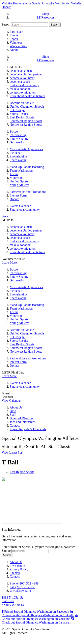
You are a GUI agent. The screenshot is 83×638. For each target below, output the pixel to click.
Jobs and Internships (22, 422)
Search (6, 24)
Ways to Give (18, 46)
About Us (16, 407)
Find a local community (25, 209)
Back (5, 216)
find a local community (24, 85)
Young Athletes (19, 185)
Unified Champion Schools (27, 106)
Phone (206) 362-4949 (24, 583)
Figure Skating (19, 138)
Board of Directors (21, 418)
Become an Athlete (22, 103)
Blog (13, 411)
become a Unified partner (26, 74)
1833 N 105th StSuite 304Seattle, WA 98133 (13, 601)
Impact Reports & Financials (28, 429)
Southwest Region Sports (26, 121)
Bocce (14, 131)
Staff (13, 414)
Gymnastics (17, 142)
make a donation (20, 89)
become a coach (20, 81)
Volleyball (16, 177)
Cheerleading (18, 135)
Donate (6, 7)
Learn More (9, 262)
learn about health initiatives (27, 96)
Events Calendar (20, 206)
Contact (15, 425)
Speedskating (18, 160)
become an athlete (21, 70)
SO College (17, 110)
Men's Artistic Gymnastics (26, 149)
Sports (14, 39)
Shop (45, 13)
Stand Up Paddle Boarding (27, 167)
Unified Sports (19, 181)
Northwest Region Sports (26, 124)
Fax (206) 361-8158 (22, 587)
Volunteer (16, 42)
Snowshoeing (18, 156)
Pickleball (16, 152)
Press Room (17, 565)
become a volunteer (22, 78)
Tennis (14, 174)
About (14, 49)
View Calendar (11, 400)
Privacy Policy (19, 569)
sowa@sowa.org (20, 590)
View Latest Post (12, 452)
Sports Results (19, 113)
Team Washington (21, 170)
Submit (7, 555)
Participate (16, 31)
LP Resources (45, 17)
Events (14, 35)
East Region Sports (22, 117)
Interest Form (18, 195)
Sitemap (15, 573)
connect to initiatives (23, 92)
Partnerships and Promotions (28, 191)
